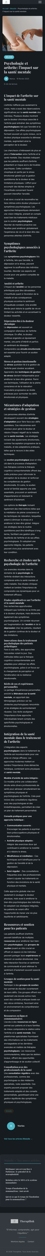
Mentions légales (18, 1241)
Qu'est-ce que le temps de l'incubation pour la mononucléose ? (22, 1198)
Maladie (13, 9)
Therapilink (27, 1221)
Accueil (5, 9)
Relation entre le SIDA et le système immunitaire (21, 1181)
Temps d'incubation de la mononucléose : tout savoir (17, 1189)
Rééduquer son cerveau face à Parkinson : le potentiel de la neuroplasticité (19, 1172)
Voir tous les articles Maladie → (18, 1139)
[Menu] (40, 2)
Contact (31, 1241)
